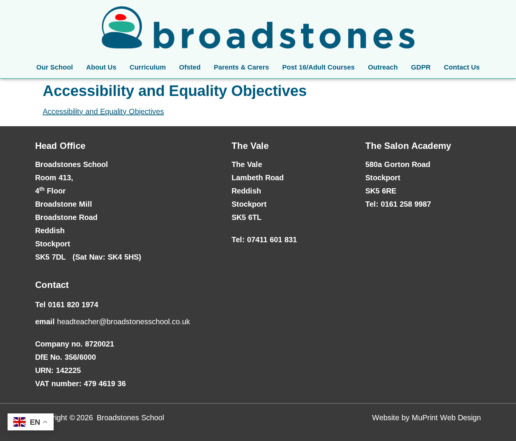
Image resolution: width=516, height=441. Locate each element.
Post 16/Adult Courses (318, 67)
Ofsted (190, 67)
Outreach (383, 67)
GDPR (421, 67)
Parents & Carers (241, 67)
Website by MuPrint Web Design (426, 417)
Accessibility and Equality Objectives (103, 111)
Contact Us (462, 67)
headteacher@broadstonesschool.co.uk (123, 321)
